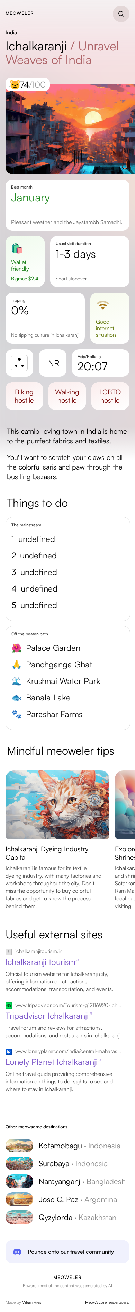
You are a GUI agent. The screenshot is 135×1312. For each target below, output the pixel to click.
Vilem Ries (31, 1302)
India (11, 32)
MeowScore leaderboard (107, 1302)
